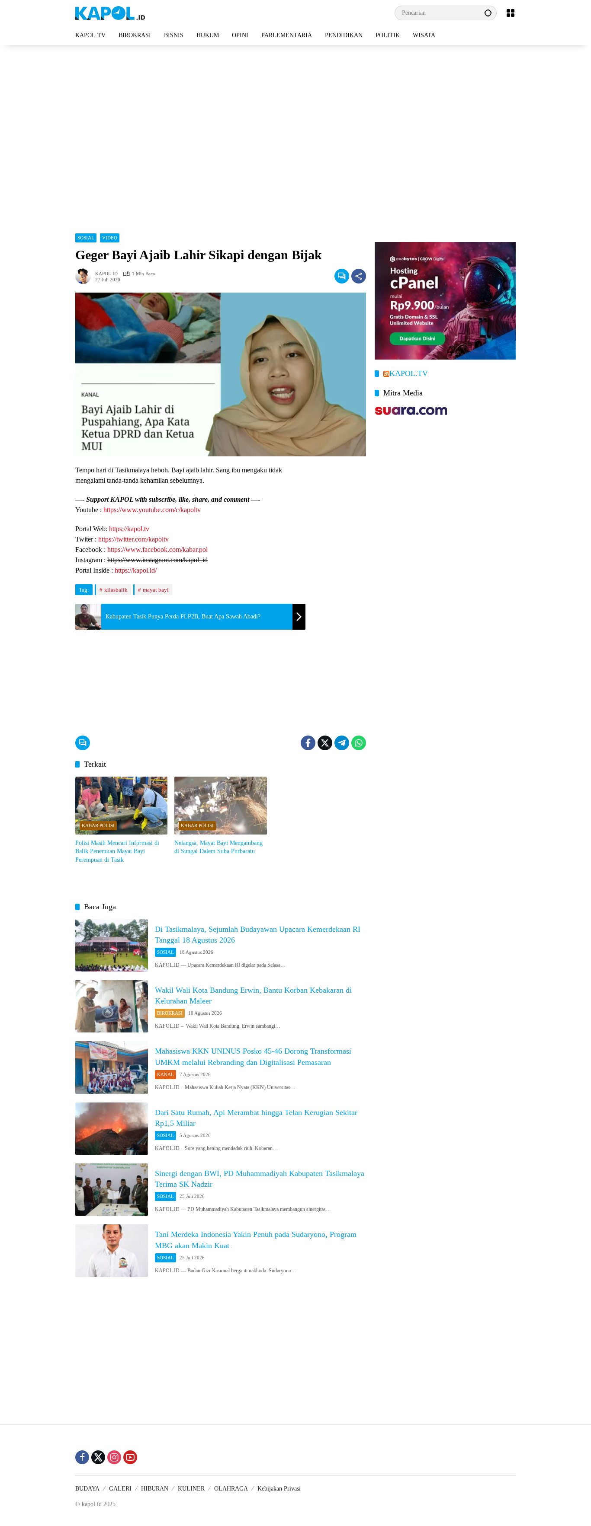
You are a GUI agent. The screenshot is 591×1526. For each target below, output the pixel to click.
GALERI (120, 1488)
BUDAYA (87, 1488)
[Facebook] (308, 743)
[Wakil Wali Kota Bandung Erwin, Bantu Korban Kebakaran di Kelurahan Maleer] (111, 1006)
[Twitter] (325, 743)
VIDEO (109, 237)
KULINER (191, 1488)
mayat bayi (156, 589)
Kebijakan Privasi (279, 1488)
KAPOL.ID (106, 273)
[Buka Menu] (510, 13)
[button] (488, 13)
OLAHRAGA (231, 1488)
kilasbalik (116, 589)
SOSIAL (85, 237)
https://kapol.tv (129, 528)
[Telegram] (341, 743)
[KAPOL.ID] (110, 12)
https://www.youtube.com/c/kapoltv (152, 509)
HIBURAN (154, 1488)
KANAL (165, 1074)
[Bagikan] (358, 276)
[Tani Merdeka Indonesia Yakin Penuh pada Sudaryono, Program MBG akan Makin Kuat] (111, 1250)
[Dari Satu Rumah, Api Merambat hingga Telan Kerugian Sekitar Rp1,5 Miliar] (111, 1128)
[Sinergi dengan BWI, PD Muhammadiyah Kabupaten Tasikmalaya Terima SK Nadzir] (111, 1189)
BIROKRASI (170, 1013)
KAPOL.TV (408, 373)
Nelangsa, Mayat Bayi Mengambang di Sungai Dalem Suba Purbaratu (218, 847)
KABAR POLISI (98, 825)
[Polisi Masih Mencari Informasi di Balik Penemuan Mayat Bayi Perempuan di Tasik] (121, 806)
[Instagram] (114, 1457)
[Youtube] (130, 1457)
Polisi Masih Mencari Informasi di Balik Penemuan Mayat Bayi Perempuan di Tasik (117, 851)
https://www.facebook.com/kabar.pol (157, 549)
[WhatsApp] (358, 743)
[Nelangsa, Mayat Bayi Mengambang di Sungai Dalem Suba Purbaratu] (220, 806)
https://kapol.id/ (136, 570)
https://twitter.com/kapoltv (133, 539)
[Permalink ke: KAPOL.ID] (85, 276)
